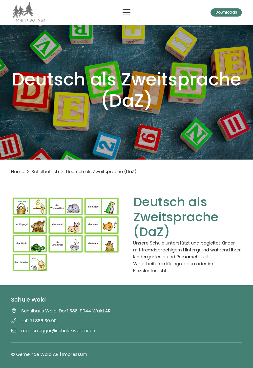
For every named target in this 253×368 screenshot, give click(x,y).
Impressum (74, 354)
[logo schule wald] (29, 12)
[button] (126, 12)
